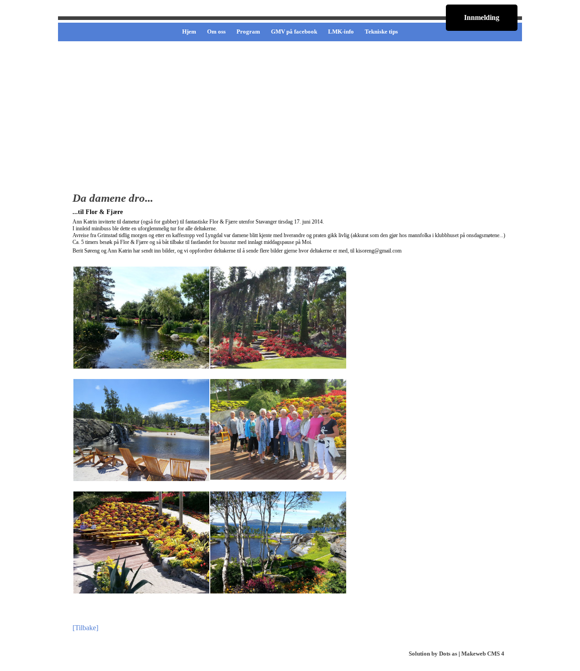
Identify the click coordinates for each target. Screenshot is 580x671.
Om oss (216, 31)
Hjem (189, 31)
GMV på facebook (294, 31)
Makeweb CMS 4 (482, 653)
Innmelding (481, 17)
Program (248, 31)
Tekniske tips (381, 31)
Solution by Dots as (433, 653)
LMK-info (341, 31)
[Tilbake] (85, 628)
